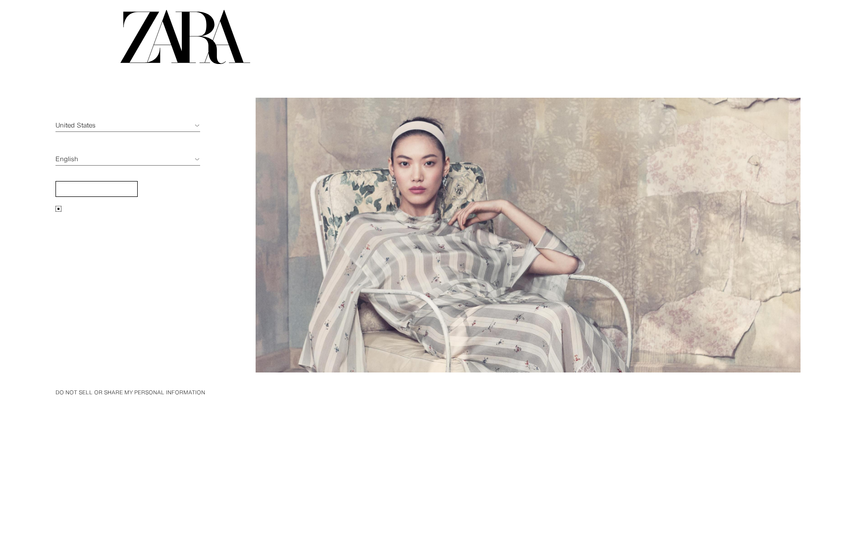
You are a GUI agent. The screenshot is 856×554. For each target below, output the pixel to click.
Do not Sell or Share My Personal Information (130, 392)
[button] (96, 189)
